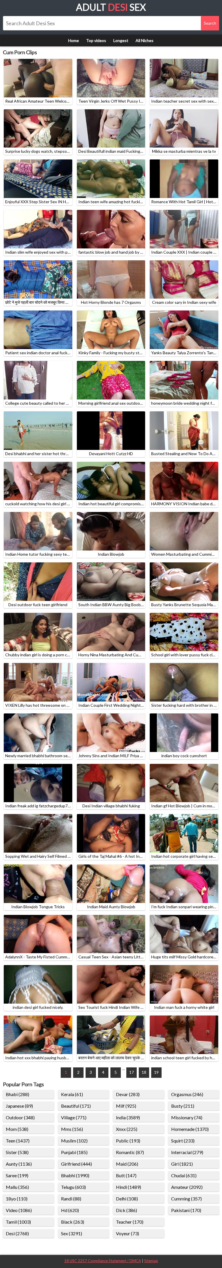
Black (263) (72, 1222)
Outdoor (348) (20, 1117)
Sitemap (151, 1260)
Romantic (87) (130, 1152)
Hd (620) (70, 1210)
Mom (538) (17, 1129)
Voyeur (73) (127, 1233)
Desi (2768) (17, 1233)
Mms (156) (72, 1129)
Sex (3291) (71, 1233)
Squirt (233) (183, 1140)
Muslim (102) (74, 1140)
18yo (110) (16, 1198)
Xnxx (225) (126, 1129)
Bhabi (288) (17, 1094)
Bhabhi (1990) (75, 1175)
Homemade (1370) (190, 1129)
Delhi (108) (127, 1198)
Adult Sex (111, 7)
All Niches (144, 40)
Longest (120, 40)
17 (131, 1072)
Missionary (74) (186, 1117)
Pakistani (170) (186, 1210)
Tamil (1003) (18, 1222)
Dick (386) (126, 1210)
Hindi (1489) (128, 1187)
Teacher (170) (129, 1222)
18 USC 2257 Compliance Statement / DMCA (102, 1260)
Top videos (96, 40)
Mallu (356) (17, 1187)
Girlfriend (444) (76, 1164)
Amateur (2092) (187, 1187)
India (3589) (128, 1117)
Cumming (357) (186, 1198)
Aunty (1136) (19, 1164)
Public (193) (128, 1140)
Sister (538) (17, 1152)
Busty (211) (182, 1106)
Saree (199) (17, 1175)
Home (73, 40)
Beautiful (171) (76, 1106)
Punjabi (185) (74, 1152)
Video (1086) (19, 1210)
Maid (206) (127, 1164)
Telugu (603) (73, 1187)
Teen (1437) (17, 1140)
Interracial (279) (187, 1152)
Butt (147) (126, 1175)
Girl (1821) (182, 1164)
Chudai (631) (184, 1175)
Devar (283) (128, 1094)
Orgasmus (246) (187, 1094)
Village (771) (73, 1117)
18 (144, 1072)
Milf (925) (126, 1106)
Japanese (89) (19, 1106)
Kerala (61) (72, 1094)
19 (156, 1072)
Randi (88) (71, 1198)
